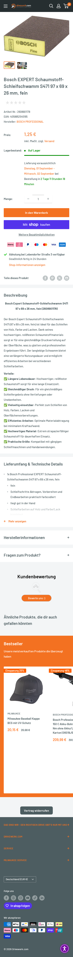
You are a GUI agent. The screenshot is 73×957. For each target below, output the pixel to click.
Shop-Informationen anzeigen (27, 265)
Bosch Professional (30, 121)
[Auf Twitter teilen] (59, 278)
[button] (64, 948)
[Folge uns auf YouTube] (27, 898)
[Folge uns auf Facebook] (6, 898)
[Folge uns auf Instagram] (20, 898)
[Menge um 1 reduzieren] (28, 199)
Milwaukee (13, 713)
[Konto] (58, 6)
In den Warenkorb (36, 212)
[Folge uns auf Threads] (13, 898)
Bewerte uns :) (36, 598)
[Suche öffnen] (51, 6)
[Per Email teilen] (66, 278)
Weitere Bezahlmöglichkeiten (37, 234)
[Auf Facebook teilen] (45, 278)
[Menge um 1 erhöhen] (48, 199)
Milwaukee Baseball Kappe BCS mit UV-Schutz (23, 721)
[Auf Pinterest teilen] (52, 278)
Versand (49, 141)
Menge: (8, 198)
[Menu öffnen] (5, 6)
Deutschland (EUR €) (17, 879)
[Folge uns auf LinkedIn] (42, 898)
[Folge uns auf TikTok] (34, 898)
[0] (66, 6)
